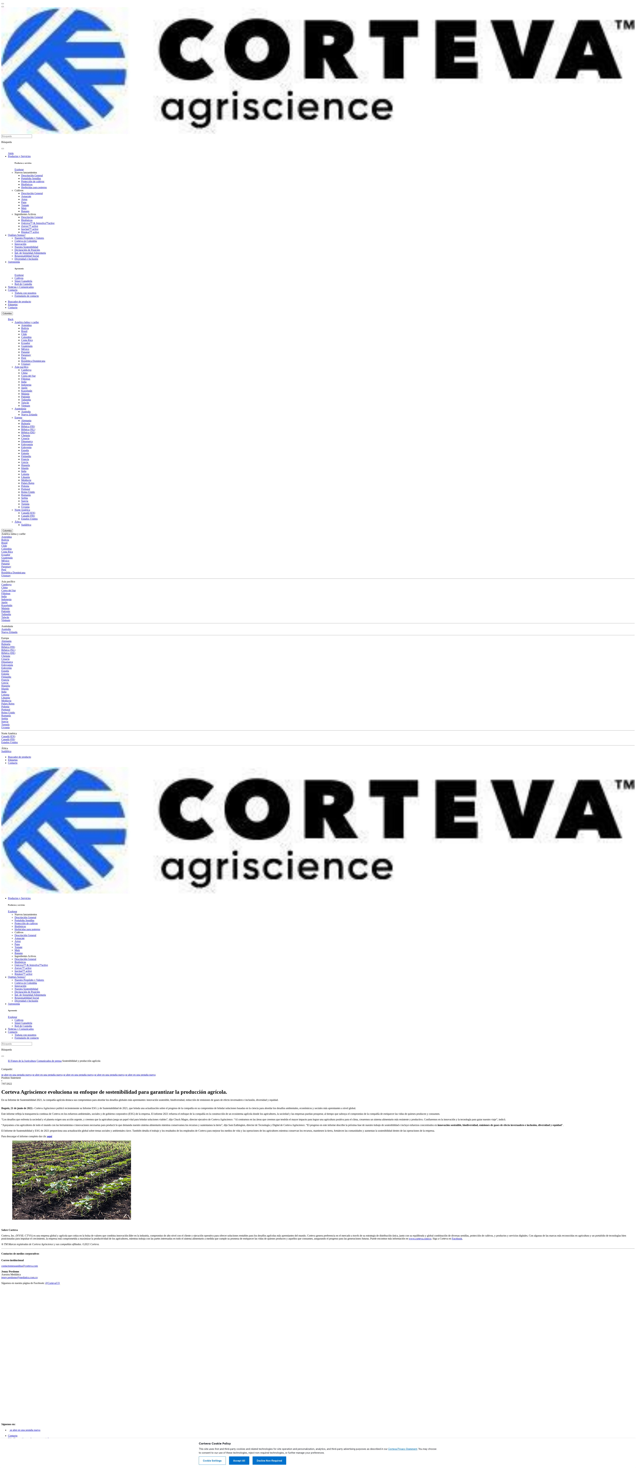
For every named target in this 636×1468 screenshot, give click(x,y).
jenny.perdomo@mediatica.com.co (19, 1277)
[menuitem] (19, 169)
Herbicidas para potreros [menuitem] (34, 187)
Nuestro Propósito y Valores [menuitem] (29, 238)
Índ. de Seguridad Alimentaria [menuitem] (30, 253)
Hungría (25, 465)
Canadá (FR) (28, 515)
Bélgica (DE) (28, 432)
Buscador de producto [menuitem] (19, 301)
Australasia (20, 408)
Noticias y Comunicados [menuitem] (21, 287)
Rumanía (26, 495)
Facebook (457, 1238)
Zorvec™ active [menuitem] (29, 226)
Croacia (25, 438)
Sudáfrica (26, 524)
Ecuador (25, 343)
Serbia (24, 498)
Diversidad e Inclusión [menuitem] (26, 258)
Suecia (24, 501)
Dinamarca (27, 441)
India (23, 381)
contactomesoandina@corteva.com (19, 1265)
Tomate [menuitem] (25, 205)
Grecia (24, 462)
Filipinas (25, 378)
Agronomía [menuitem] (14, 261)
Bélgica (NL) (28, 429)
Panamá (25, 352)
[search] (2, 148)
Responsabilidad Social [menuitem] (27, 255)
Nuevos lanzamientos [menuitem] (26, 172)
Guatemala (26, 346)
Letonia (25, 474)
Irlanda (24, 468)
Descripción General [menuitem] (32, 175)
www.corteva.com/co (420, 1238)
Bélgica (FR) (28, 426)
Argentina (26, 325)
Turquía (25, 504)
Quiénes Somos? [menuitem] (17, 235)
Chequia (25, 435)
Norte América (22, 509)
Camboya (26, 369)
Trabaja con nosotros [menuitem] (25, 293)
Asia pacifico (21, 367)
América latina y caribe (27, 322)
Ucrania (25, 506)
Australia (26, 411)
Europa (18, 417)
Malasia (25, 393)
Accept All (239, 1461)
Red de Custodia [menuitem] (23, 284)
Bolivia (25, 328)
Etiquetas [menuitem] (13, 304)
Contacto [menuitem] (12, 290)
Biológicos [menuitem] (26, 184)
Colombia (7, 313)
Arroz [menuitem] (24, 199)
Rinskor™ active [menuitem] (30, 232)
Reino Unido (28, 492)
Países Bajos (27, 483)
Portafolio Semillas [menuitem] (31, 178)
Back (10, 319)
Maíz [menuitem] (23, 208)
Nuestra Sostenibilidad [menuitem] (26, 247)
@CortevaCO (52, 1283)
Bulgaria (25, 423)
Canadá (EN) (28, 512)
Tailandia (26, 399)
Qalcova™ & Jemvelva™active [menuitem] (37, 223)
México (25, 349)
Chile (24, 334)
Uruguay (25, 364)
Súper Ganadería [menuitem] (23, 281)
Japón (24, 387)
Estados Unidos (29, 518)
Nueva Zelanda (29, 414)
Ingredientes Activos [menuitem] (25, 214)
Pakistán (25, 396)
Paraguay (26, 355)
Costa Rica (27, 340)
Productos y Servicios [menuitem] (19, 156)
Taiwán (25, 402)
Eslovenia (26, 447)
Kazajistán (26, 390)
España (25, 450)
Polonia (25, 486)
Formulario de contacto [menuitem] (27, 296)
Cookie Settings (212, 1461)
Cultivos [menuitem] (19, 190)
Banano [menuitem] (25, 211)
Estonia (25, 453)
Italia (23, 471)
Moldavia (26, 480)
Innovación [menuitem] (20, 244)
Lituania (25, 477)
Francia (25, 459)
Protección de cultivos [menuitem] (32, 181)
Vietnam (25, 405)
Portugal (25, 489)
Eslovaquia (27, 444)
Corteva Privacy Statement (402, 1449)
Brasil (24, 331)
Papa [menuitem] (23, 202)
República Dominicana (33, 361)
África (18, 521)
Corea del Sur (28, 375)
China (24, 372)
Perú (23, 358)
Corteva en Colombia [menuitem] (26, 241)
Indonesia (26, 384)
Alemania (26, 420)
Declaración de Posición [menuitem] (27, 250)
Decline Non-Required (269, 1461)
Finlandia (26, 456)
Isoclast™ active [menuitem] (29, 229)
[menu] (2, 3)
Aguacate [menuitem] (26, 196)
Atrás (11, 153)
